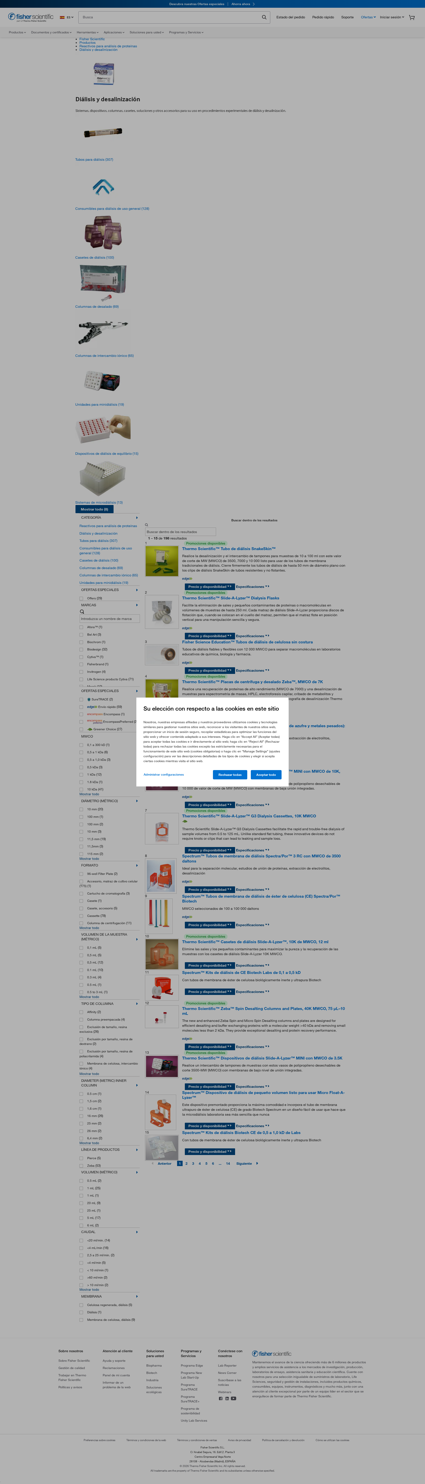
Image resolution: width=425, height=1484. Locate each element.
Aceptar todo (266, 775)
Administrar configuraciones (164, 774)
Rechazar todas (230, 775)
